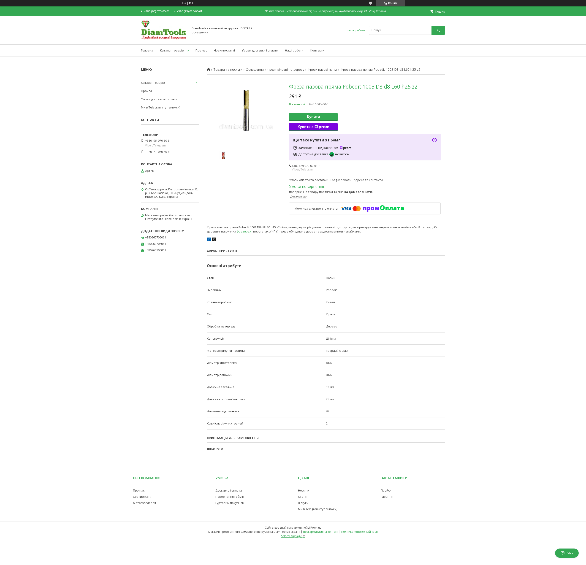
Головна (147, 50)
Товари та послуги (227, 69)
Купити (313, 117)
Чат (570, 553)
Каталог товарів (172, 50)
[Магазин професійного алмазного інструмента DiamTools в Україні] (163, 38)
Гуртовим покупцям (229, 503)
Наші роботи (294, 50)
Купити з (305, 127)
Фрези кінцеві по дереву (285, 69)
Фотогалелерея (144, 503)
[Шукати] (438, 30)
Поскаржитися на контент (320, 532)
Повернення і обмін (229, 497)
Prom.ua (315, 528)
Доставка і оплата (228, 490)
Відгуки (303, 503)
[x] (214, 240)
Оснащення (255, 69)
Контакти (317, 50)
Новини (303, 490)
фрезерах (244, 231)
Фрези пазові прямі (322, 69)
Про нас (201, 50)
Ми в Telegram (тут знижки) (160, 107)
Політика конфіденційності (359, 532)
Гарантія (387, 497)
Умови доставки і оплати (260, 50)
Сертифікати (142, 497)
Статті (302, 497)
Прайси (146, 91)
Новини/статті (224, 50)
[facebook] (209, 240)
